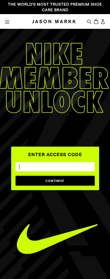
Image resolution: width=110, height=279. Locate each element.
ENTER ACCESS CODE (55, 154)
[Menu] (12, 21)
